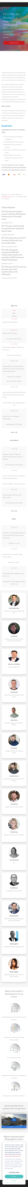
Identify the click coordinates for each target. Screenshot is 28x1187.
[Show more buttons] (24, 1127)
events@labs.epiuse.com (7, 196)
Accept (14, 1176)
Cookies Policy (8, 1156)
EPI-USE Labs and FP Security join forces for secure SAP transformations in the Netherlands (14, 270)
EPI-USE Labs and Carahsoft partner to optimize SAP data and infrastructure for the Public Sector (14, 215)
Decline (14, 1180)
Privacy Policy (17, 1156)
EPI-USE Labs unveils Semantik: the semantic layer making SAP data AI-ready (13, 228)
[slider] (14, 1127)
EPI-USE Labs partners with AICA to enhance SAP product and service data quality (14, 240)
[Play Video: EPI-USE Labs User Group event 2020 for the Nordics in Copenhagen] (14, 1119)
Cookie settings (14, 1172)
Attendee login (14, 42)
